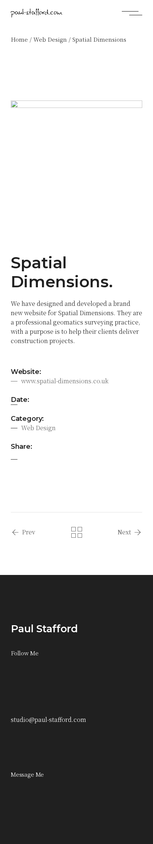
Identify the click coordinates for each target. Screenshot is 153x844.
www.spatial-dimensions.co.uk (64, 381)
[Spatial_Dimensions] (76, 166)
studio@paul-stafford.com (48, 719)
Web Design (38, 427)
